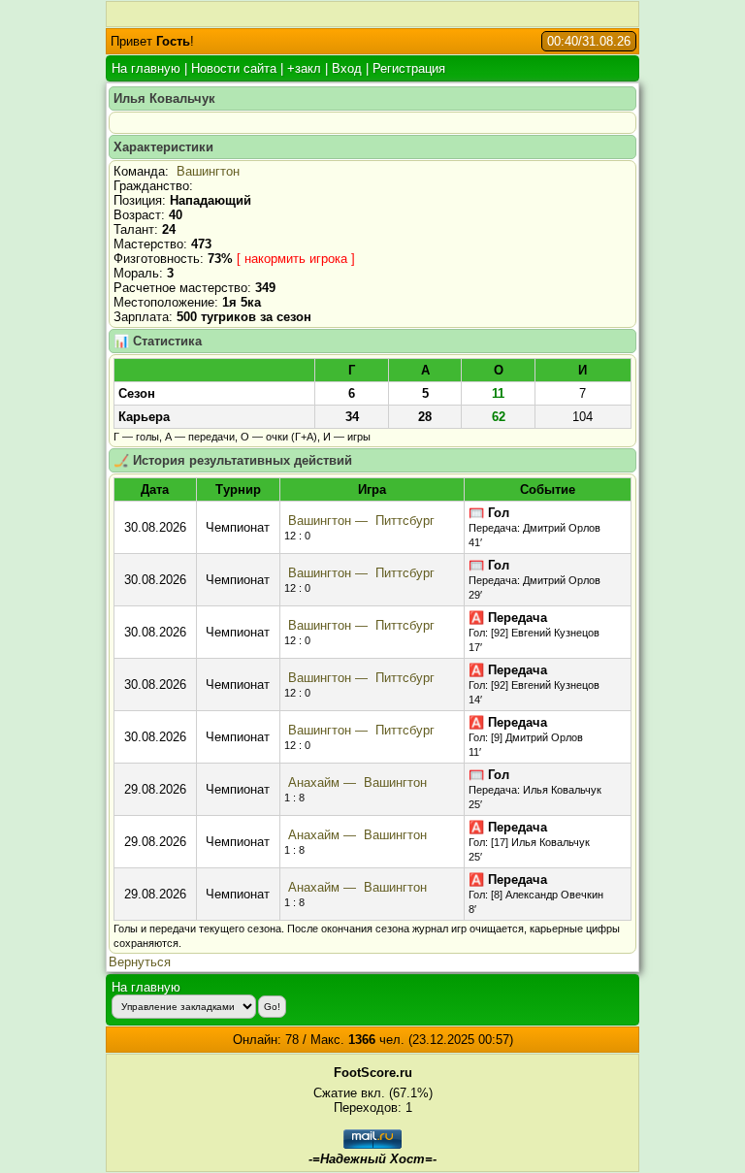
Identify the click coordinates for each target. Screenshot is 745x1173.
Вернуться (140, 962)
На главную (146, 68)
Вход (347, 68)
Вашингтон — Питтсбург (359, 520)
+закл (304, 68)
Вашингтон (208, 171)
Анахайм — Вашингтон (355, 782)
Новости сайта (233, 68)
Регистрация (408, 68)
